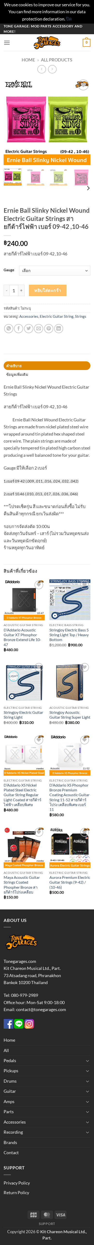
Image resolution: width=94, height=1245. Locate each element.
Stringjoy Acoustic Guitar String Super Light (69, 714)
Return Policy (16, 1192)
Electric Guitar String (57, 316)
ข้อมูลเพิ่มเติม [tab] (17, 374)
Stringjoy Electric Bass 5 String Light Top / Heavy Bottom (69, 635)
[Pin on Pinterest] (48, 328)
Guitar (10, 1091)
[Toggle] (87, 1060)
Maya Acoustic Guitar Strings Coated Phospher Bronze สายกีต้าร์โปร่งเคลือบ (22, 884)
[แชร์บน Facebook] (18, 328)
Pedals (10, 1060)
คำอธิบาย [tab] (14, 366)
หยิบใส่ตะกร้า (47, 290)
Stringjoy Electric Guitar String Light (23, 714)
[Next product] (41, 69)
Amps (9, 1101)
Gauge (9, 270)
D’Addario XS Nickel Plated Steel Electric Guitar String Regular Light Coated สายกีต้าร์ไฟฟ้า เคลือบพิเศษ (22, 795)
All (6, 1050)
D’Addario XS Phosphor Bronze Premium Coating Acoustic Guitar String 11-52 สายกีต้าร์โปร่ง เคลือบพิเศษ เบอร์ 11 (69, 797)
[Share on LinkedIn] (58, 328)
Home (28, 59)
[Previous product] (52, 69)
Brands (10, 1142)
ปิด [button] (69, 18)
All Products (56, 59)
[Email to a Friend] (38, 328)
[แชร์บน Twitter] (28, 328)
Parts (9, 1111)
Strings (80, 316)
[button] (7, 42)
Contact (11, 1152)
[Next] (82, 121)
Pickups (11, 1070)
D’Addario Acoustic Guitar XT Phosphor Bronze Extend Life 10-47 (22, 637)
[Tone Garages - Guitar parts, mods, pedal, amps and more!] (47, 42)
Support (47, 1224)
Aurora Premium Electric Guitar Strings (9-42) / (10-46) (69, 882)
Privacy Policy (17, 1182)
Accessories (28, 316)
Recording (13, 1132)
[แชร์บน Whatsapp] (8, 328)
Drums (10, 1081)
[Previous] (11, 121)
